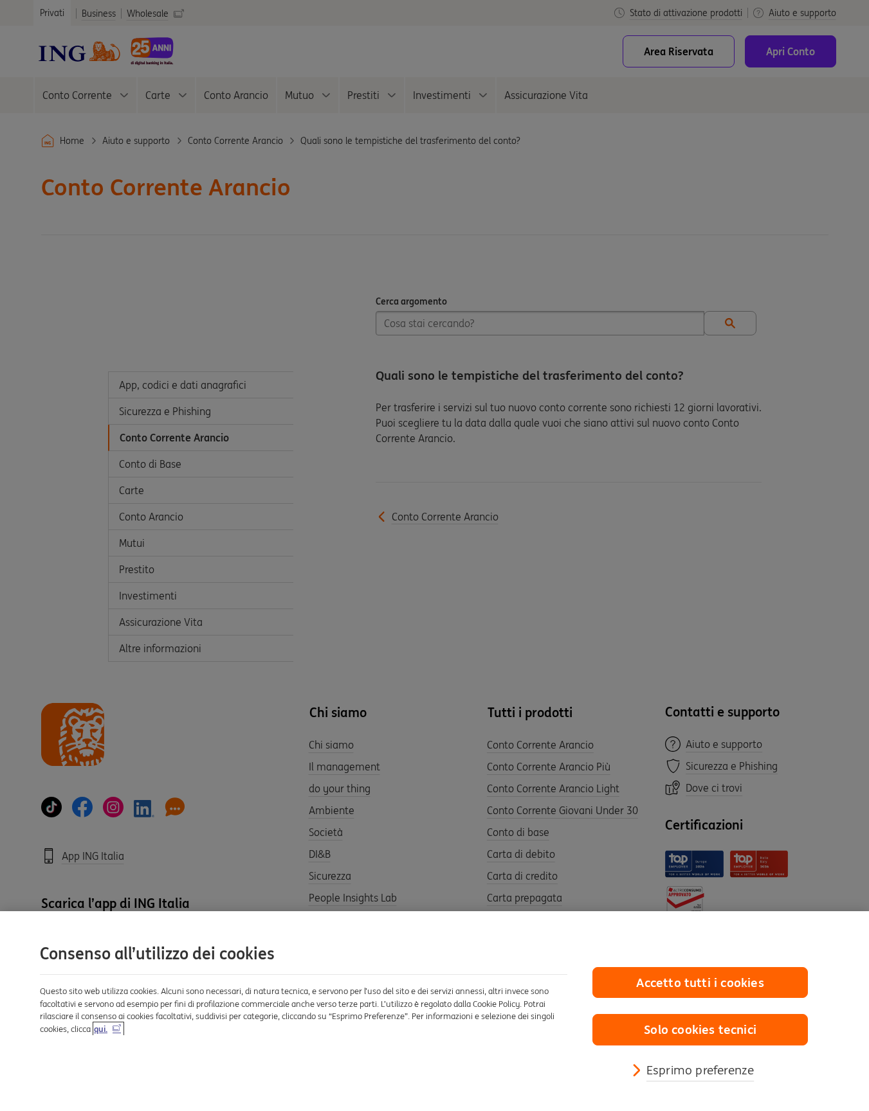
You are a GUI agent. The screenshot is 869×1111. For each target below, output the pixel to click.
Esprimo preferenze (700, 1070)
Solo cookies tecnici (700, 1029)
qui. (100, 1029)
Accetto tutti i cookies (700, 982)
